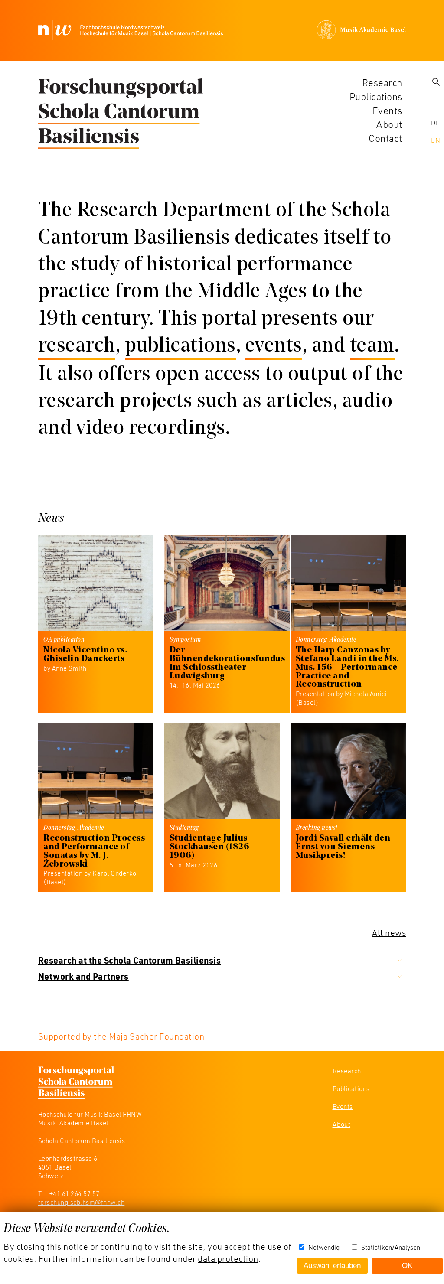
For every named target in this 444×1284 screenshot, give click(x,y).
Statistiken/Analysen (390, 1247)
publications (180, 346)
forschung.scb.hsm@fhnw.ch (81, 1202)
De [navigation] (435, 122)
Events (387, 110)
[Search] (436, 83)
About (389, 124)
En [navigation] (435, 140)
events (273, 346)
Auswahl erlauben (332, 1265)
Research (382, 82)
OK (407, 1265)
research (76, 346)
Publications (375, 96)
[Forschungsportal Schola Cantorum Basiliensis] (120, 114)
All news (389, 932)
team (372, 346)
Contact (385, 138)
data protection (228, 1258)
